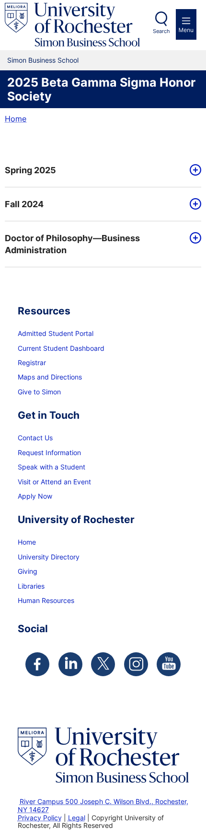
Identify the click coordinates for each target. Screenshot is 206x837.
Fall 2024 (24, 204)
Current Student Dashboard (61, 348)
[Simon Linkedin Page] (70, 664)
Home (15, 118)
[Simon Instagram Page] (136, 664)
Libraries (31, 586)
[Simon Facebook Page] (37, 664)
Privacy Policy (40, 817)
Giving (27, 571)
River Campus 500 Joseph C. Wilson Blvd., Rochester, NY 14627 (103, 805)
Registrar (32, 362)
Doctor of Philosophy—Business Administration (72, 244)
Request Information (49, 452)
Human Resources (46, 600)
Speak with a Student (51, 466)
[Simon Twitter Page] (103, 664)
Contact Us (35, 437)
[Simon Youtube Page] (169, 664)
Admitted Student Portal (55, 333)
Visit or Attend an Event (54, 481)
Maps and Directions (50, 376)
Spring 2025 (30, 170)
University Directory (49, 556)
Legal (76, 817)
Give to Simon (39, 391)
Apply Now (35, 496)
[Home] (72, 24)
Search (161, 31)
